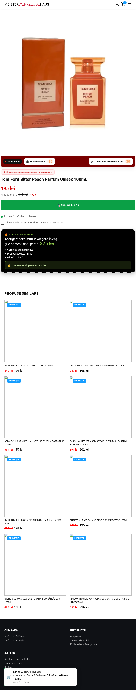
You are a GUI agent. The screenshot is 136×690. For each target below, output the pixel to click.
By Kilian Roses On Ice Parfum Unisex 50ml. (29, 365)
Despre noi (75, 636)
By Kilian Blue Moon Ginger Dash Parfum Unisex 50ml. (32, 522)
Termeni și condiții (79, 640)
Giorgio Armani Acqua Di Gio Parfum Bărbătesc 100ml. (32, 600)
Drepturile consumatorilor (17, 659)
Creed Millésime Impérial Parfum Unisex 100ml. (97, 365)
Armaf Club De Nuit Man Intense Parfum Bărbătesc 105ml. (34, 443)
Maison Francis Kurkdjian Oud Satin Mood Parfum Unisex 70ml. (99, 600)
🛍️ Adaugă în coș (68, 205)
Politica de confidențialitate (83, 644)
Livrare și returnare (13, 663)
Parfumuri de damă (14, 640)
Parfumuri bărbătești (14, 636)
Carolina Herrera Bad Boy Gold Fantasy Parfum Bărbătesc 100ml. (98, 443)
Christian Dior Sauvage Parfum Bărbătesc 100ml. (99, 520)
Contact (8, 667)
